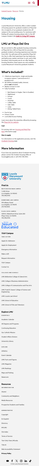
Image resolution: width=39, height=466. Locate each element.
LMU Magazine (6, 364)
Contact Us (5, 267)
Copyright (5, 414)
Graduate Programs (7, 11)
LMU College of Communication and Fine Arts (17, 285)
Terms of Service (7, 436)
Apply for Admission (8, 241)
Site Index (5, 432)
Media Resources (7, 400)
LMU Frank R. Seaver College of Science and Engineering (16, 291)
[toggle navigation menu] (29, 3)
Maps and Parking (7, 373)
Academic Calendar (8, 319)
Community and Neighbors (10, 396)
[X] (16, 461)
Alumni (4, 392)
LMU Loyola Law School (9, 296)
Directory (5, 423)
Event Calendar (7, 355)
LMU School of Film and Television (13, 305)
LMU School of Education (10, 300)
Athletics (4, 351)
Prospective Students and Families (13, 405)
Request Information (8, 258)
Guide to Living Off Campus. (25, 36)
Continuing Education (9, 328)
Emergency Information (9, 249)
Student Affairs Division (9, 337)
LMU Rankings (6, 368)
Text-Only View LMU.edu (10, 440)
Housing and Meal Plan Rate (16, 130)
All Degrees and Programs (10, 324)
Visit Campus (6, 262)
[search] (33, 3)
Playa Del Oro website (11, 122)
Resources (15, 11)
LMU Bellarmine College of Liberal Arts (14, 277)
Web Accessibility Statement (11, 449)
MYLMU (4, 427)
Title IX (4, 445)
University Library (7, 341)
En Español (5, 419)
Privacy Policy (6, 453)
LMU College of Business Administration (15, 281)
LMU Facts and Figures (9, 359)
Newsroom (5, 377)
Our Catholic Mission (8, 332)
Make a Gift (5, 254)
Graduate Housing (8, 141)
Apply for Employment (9, 245)
